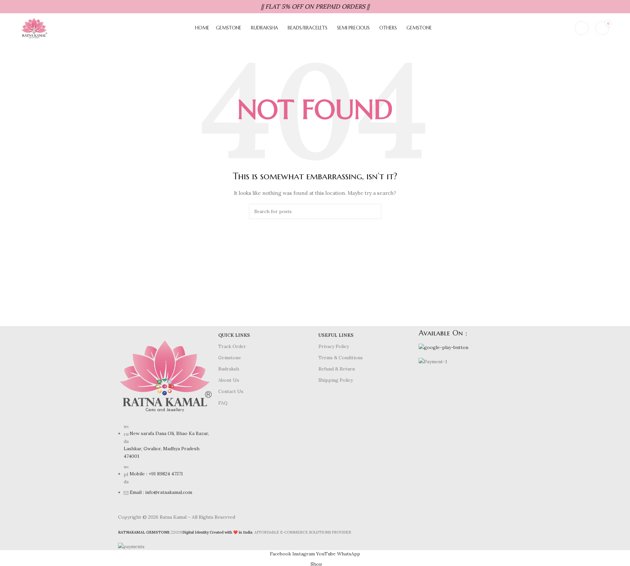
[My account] (581, 28)
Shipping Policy (335, 380)
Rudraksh (228, 369)
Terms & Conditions (340, 358)
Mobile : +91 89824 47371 (156, 474)
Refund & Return (336, 369)
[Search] (565, 28)
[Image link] (165, 375)
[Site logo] (34, 28)
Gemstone (229, 358)
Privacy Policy (333, 346)
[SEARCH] (373, 211)
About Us (228, 380)
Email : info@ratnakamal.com (161, 492)
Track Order (232, 346)
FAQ (223, 403)
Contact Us (230, 391)
